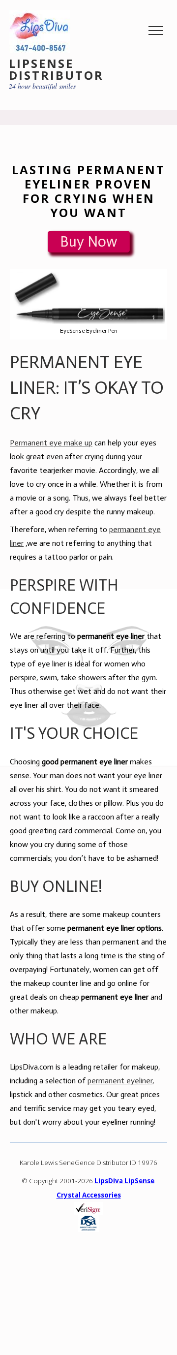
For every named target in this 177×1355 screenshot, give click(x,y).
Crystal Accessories (89, 1195)
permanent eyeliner (120, 1080)
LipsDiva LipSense (124, 1180)
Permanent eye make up (51, 442)
